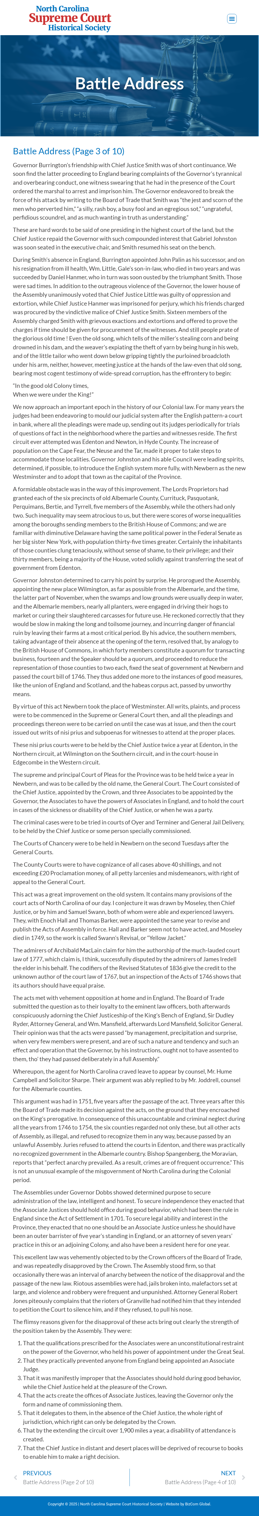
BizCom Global (197, 1504)
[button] (232, 19)
